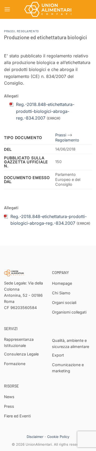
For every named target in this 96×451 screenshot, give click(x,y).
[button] (7, 9)
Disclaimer (35, 436)
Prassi (9, 31)
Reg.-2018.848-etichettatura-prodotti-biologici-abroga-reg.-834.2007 (45, 111)
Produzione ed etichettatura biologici (45, 37)
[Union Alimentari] (48, 9)
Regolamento (28, 31)
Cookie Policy (58, 436)
